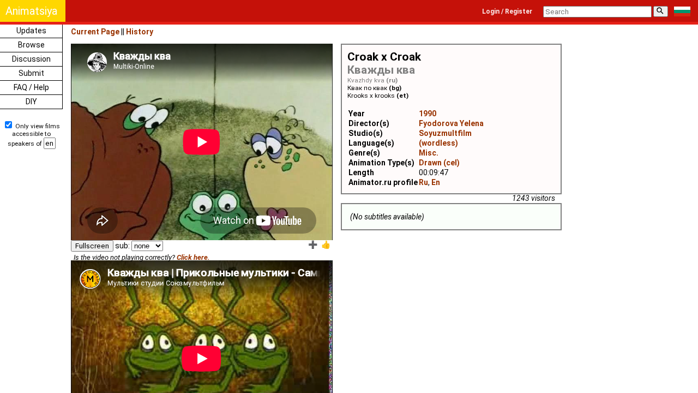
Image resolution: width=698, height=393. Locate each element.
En (435, 182)
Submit (31, 73)
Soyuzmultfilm (445, 133)
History (139, 31)
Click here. (193, 257)
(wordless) (438, 143)
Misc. (428, 152)
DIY (31, 101)
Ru (423, 182)
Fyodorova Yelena (451, 123)
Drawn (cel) (439, 162)
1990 (427, 113)
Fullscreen (92, 246)
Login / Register (507, 11)
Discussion (31, 59)
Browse (31, 44)
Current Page (95, 31)
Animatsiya (31, 10)
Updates (31, 30)
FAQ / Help (31, 87)
